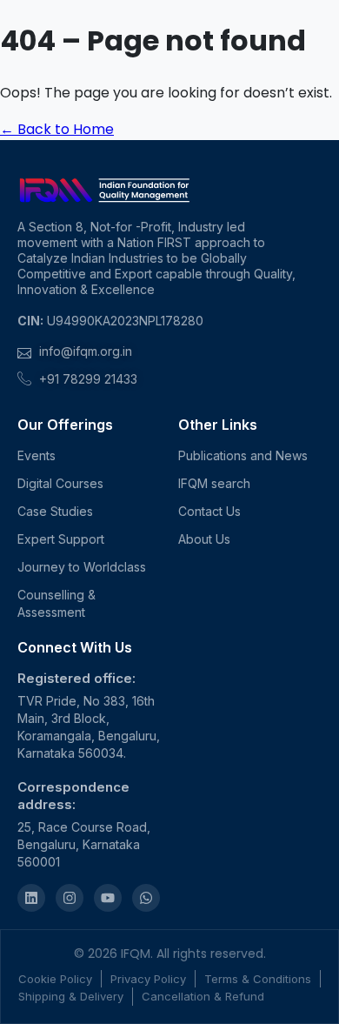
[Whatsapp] (146, 898)
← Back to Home (57, 129)
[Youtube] (108, 898)
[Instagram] (69, 898)
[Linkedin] (31, 898)
